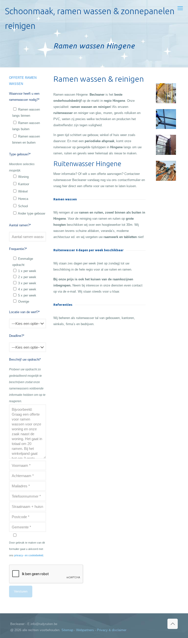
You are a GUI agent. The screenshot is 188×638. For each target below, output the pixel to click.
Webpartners (85, 630)
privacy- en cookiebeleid (28, 555)
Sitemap (67, 630)
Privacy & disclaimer (111, 630)
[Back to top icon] (172, 624)
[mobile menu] (180, 8)
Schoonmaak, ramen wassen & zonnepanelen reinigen (90, 14)
